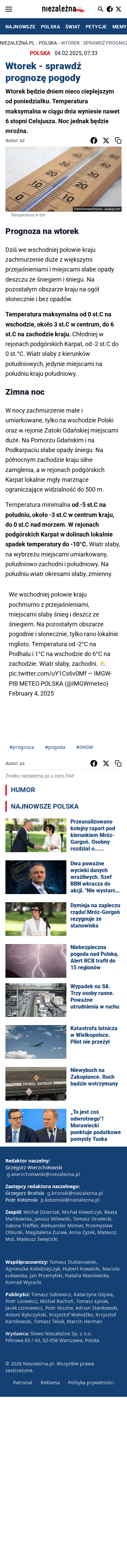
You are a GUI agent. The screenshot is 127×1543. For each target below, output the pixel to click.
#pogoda (55, 747)
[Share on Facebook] (93, 140)
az (22, 140)
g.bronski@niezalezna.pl (75, 1193)
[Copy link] (118, 140)
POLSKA (50, 26)
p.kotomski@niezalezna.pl (70, 1200)
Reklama (50, 1382)
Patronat (23, 1382)
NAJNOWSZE (20, 26)
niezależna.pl (17, 43)
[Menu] (9, 9)
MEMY (119, 26)
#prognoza (21, 747)
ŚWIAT (72, 26)
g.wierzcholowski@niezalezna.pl (43, 1174)
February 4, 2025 (31, 693)
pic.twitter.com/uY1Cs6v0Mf (47, 673)
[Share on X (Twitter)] (106, 140)
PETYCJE (96, 26)
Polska (48, 43)
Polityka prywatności (91, 1382)
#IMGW (84, 747)
